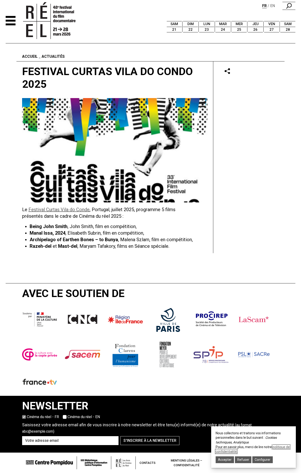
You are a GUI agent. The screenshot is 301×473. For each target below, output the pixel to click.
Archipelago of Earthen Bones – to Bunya (74, 239)
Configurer (262, 460)
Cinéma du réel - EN (83, 417)
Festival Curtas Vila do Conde (59, 209)
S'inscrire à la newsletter (149, 440)
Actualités (53, 56)
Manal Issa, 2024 (47, 233)
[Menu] (11, 20)
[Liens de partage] (227, 71)
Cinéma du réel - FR (43, 417)
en (272, 6)
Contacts (147, 463)
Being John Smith (48, 226)
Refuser (243, 460)
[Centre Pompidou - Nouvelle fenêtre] (49, 463)
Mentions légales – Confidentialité (186, 463)
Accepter (225, 460)
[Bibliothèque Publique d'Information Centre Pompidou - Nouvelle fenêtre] (94, 463)
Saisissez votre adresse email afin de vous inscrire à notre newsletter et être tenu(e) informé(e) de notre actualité (137, 428)
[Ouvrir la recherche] (288, 6)
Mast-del (67, 246)
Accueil (30, 56)
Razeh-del (40, 246)
